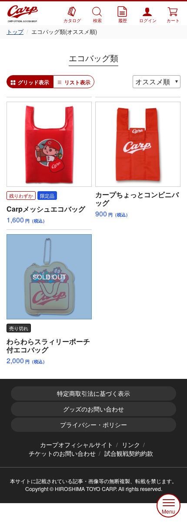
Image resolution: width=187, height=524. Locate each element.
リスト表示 (77, 82)
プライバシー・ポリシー (93, 424)
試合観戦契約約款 (128, 453)
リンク (131, 444)
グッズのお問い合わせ (93, 409)
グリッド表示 (33, 82)
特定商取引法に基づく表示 (93, 393)
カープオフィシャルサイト (76, 444)
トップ (15, 31)
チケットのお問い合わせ (62, 453)
